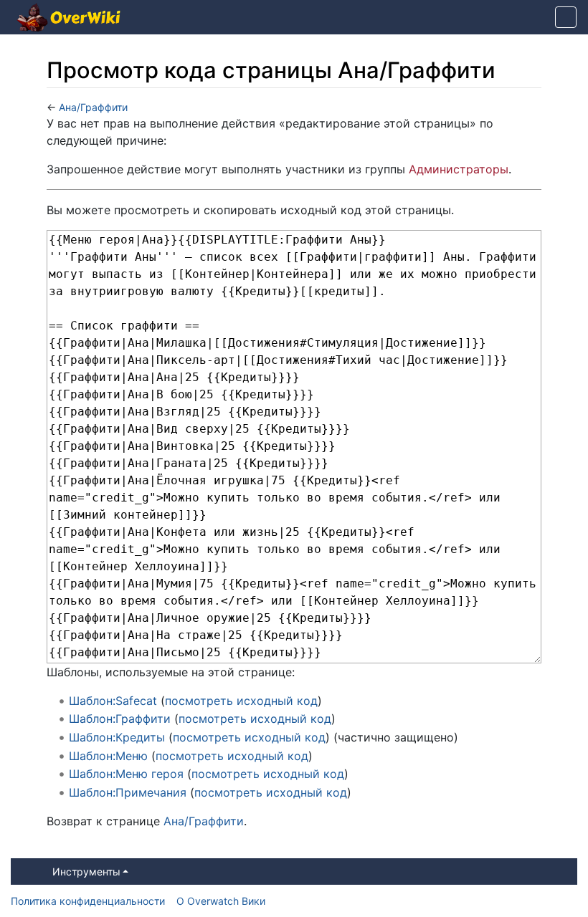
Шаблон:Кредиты (117, 737)
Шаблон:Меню (108, 756)
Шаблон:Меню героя (126, 774)
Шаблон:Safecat (113, 700)
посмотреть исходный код (241, 700)
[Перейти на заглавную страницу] (68, 18)
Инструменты (86, 871)
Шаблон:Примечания (127, 792)
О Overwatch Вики (220, 901)
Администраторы (458, 169)
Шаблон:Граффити (120, 718)
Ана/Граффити (93, 107)
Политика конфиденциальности (88, 901)
